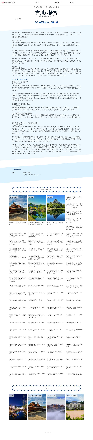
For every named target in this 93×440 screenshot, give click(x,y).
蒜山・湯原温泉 (72, 396)
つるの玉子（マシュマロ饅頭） (74, 279)
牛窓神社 (51, 352)
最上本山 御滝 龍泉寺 (73, 300)
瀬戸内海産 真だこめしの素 (37, 294)
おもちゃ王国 (52, 337)
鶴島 (68, 360)
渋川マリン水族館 (34, 337)
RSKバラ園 (51, 315)
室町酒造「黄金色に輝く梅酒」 (17, 264)
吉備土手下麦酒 (34, 256)
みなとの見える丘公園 (55, 360)
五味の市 (13, 367)
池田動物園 (32, 323)
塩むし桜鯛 (51, 286)
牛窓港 (12, 352)
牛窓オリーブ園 (15, 360)
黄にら (69, 234)
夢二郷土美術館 (53, 345)
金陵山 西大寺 (71, 337)
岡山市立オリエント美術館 (17, 316)
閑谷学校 (32, 367)
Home (72, 2)
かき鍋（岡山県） (53, 234)
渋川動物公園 (71, 330)
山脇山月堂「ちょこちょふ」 (36, 264)
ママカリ (32, 249)
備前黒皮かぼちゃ (15, 241)
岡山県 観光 (44, 432)
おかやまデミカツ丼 (73, 212)
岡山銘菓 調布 (52, 271)
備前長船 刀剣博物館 (73, 352)
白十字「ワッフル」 (16, 271)
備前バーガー (14, 234)
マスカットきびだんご (36, 278)
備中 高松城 (51, 323)
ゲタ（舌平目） (72, 249)
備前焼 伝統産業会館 (35, 360)
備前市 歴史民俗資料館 (17, 374)
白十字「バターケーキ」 (17, 278)
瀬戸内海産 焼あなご (16, 293)
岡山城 (50, 197)
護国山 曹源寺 (33, 345)
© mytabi (49, 432)
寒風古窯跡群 (33, 352)
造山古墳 (13, 323)
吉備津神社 (13, 197)
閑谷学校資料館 (53, 367)
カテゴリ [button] (57, 2)
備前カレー (70, 219)
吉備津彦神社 (71, 323)
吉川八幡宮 (55, 7)
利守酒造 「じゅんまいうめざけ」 (56, 257)
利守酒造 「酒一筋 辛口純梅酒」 (74, 257)
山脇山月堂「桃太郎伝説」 (55, 264)
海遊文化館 (32, 374)
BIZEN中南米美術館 (73, 345)
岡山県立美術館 (72, 308)
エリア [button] (36, 2)
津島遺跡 (70, 315)
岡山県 (36, 7)
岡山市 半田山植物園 (16, 300)
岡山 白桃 (70, 241)
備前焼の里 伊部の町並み (75, 374)
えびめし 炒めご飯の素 (36, 286)
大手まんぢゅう (72, 271)
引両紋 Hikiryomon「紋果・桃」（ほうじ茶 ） (74, 286)
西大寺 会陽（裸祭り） (17, 345)
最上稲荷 (13, 330)
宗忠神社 (32, 300)
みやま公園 (13, 337)
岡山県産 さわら (53, 249)
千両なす (32, 241)
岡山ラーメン (71, 197)
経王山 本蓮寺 (52, 374)
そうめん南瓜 (52, 241)
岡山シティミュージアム (55, 300)
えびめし (70, 204)
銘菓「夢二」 (14, 286)
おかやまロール (53, 278)
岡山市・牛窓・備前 (45, 7)
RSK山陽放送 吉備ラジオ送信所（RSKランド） (37, 316)
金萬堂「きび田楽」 (35, 271)
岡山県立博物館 (15, 308)
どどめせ (70, 227)
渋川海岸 (51, 330)
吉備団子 (70, 263)
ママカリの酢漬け (34, 234)
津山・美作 (51, 396)
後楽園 (31, 197)
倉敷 (11, 396)
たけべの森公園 (72, 293)
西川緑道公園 (52, 308)
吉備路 (50, 293)
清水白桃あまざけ (15, 256)
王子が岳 (32, 330)
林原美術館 (32, 308)
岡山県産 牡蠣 (14, 249)
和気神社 (70, 367)
